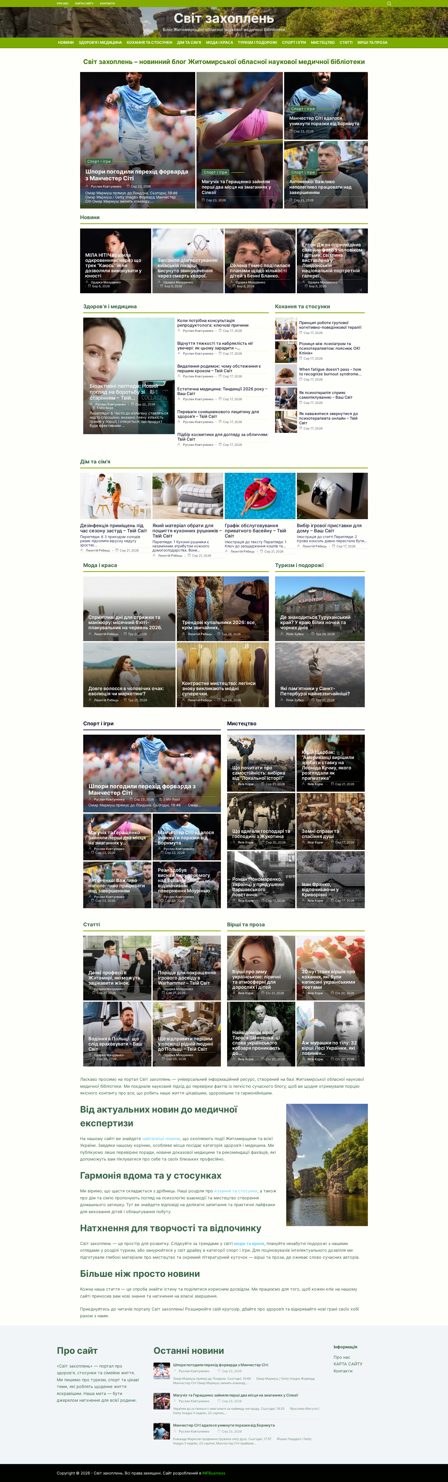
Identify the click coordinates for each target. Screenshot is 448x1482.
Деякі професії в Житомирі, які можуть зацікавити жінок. (114, 978)
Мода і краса (219, 42)
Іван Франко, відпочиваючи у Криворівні (320, 889)
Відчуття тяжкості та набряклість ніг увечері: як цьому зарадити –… (215, 345)
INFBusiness (213, 1473)
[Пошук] (389, 3)
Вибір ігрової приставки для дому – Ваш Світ (329, 528)
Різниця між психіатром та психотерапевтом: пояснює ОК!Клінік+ (329, 348)
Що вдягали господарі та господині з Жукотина (261, 833)
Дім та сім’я (189, 42)
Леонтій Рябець (98, 550)
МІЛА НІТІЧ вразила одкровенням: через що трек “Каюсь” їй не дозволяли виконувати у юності (113, 265)
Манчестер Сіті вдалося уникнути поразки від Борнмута (324, 121)
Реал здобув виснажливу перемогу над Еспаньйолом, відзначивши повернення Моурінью (184, 880)
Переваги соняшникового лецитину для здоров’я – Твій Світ (218, 414)
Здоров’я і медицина (100, 42)
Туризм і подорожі (257, 42)
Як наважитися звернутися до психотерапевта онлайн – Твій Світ (328, 418)
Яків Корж (246, 784)
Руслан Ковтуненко (106, 186)
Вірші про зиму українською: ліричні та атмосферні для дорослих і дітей (256, 979)
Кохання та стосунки (149, 42)
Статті (346, 42)
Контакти (107, 3)
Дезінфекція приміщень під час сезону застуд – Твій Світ (113, 528)
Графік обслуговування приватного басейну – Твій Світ (255, 531)
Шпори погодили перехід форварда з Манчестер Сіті (142, 789)
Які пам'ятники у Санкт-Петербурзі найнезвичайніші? (315, 691)
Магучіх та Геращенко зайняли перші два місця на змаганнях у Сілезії (236, 187)
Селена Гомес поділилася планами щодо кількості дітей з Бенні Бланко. (260, 270)
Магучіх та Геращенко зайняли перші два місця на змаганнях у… (117, 838)
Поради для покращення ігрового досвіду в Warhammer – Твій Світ (187, 978)
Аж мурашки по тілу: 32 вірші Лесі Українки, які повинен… (329, 1048)
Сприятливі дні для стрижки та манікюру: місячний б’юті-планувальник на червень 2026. (125, 622)
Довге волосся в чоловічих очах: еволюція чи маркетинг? (126, 691)
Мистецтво (323, 42)
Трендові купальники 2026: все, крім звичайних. (219, 625)
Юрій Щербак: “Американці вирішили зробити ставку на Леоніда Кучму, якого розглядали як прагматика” (328, 765)
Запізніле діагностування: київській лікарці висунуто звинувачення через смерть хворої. (188, 267)
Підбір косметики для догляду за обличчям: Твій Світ (222, 437)
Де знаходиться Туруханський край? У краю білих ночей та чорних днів (315, 622)
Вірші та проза (372, 42)
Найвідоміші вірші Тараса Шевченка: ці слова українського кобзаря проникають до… (256, 1043)
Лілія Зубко (295, 634)
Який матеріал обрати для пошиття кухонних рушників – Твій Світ (187, 531)
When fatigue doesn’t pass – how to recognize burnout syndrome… (330, 371)
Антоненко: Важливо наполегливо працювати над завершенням (320, 187)
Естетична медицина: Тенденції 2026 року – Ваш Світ (222, 391)
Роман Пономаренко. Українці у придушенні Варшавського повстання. (258, 886)
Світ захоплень (224, 18)
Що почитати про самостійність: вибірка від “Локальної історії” (258, 773)
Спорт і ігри (294, 42)
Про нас (63, 3)
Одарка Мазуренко (106, 282)
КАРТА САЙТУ (84, 3)
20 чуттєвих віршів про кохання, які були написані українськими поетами (328, 979)
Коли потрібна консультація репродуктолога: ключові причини (213, 323)
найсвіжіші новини (161, 1138)
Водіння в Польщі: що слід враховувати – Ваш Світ (115, 1044)
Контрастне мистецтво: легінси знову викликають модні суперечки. (219, 688)
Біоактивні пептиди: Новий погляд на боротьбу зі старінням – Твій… (124, 392)
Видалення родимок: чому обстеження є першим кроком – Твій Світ (219, 368)
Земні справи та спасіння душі (320, 833)
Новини (66, 42)
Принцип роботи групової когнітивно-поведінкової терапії (330, 325)
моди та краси (249, 1243)
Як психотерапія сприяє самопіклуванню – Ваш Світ (326, 395)
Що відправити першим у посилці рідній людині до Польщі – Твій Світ (185, 1044)
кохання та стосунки (235, 1190)
